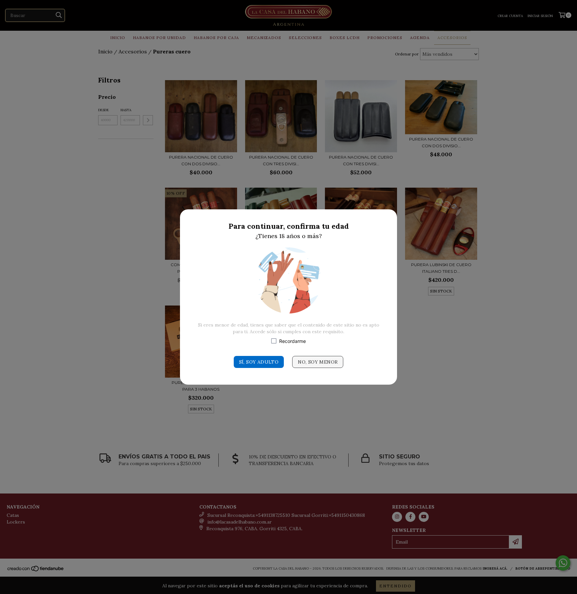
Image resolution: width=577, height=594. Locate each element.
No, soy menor (318, 362)
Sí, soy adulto (259, 362)
